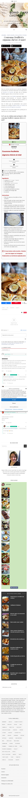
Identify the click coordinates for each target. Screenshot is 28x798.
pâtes (14, 751)
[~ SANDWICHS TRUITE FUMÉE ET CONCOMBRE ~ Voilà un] (5, 580)
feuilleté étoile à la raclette (19, 105)
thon (12, 757)
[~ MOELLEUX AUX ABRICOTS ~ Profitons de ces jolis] (5, 493)
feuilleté (14, 96)
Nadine (8, 374)
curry (3, 735)
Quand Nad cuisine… (18, 14)
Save (25, 312)
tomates (18, 757)
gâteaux (4, 738)
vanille (4, 759)
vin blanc (10, 759)
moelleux (9, 740)
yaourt (17, 759)
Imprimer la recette (17, 45)
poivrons (17, 743)
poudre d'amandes (7, 748)
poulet (16, 748)
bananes (4, 721)
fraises (9, 735)
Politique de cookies (8, 409)
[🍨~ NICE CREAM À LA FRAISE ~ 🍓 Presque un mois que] (5, 569)
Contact (3, 771)
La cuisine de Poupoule (10, 412)
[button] (26, 388)
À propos (3, 768)
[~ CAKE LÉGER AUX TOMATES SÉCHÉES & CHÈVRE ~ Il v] (5, 504)
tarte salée (5, 757)
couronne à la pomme (8, 92)
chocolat (18, 727)
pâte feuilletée (4, 309)
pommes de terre (13, 746)
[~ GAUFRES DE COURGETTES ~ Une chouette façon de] (5, 536)
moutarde (12, 307)
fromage (16, 735)
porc (21, 746)
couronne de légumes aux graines (13, 107)
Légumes (3, 35)
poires (11, 743)
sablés (14, 754)
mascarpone (19, 738)
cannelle (4, 727)
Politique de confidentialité (18, 409)
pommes (4, 746)
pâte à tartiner (6, 754)
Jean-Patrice (11, 376)
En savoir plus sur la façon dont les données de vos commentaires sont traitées (13, 343)
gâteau (22, 735)
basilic (10, 721)
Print (14, 142)
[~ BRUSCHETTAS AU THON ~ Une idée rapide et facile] (5, 558)
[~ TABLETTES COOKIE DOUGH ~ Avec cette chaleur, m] (5, 547)
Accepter (14, 399)
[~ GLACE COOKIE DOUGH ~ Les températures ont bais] (5, 525)
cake (20, 724)
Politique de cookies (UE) (7, 783)
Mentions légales (5, 774)
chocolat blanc (6, 729)
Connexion (24, 330)
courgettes (18, 732)
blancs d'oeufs (19, 721)
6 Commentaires (17, 42)
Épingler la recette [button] (14, 144)
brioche (10, 724)
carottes (11, 727)
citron (4, 732)
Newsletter (3, 777)
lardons (11, 738)
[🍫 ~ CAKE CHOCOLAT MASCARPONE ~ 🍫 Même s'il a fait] (5, 514)
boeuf (3, 724)
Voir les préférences (14, 406)
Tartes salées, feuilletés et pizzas (17, 35)
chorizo (15, 729)
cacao (15, 724)
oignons (17, 307)
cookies (10, 732)
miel (7, 307)
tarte (20, 754)
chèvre (3, 307)
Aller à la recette (6, 45)
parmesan (4, 743)
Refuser (14, 403)
